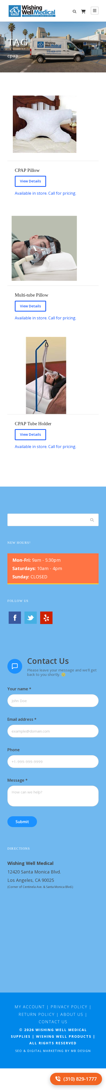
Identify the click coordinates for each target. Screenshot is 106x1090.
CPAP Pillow (27, 170)
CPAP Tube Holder (33, 423)
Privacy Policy (69, 1006)
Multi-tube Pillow (31, 295)
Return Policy (36, 1014)
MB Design (81, 1051)
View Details (30, 181)
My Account (30, 1006)
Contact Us (53, 1021)
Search (92, 519)
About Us (71, 1014)
